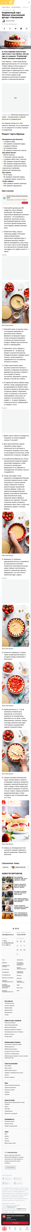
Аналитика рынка (9, 1121)
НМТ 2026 (7, 1109)
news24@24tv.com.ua (8, 934)
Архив (18, 985)
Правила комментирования (21, 968)
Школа (6, 1106)
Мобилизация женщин (11, 1049)
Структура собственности (20, 982)
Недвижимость (9, 1119)
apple (18, 1178)
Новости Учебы (10, 1100)
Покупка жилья (9, 1123)
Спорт (7, 1132)
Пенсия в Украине (10, 1077)
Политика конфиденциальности (7, 981)
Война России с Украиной (13, 1020)
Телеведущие (5, 972)
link (17, 941)
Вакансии (19, 978)
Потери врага (8, 1036)
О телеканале (5, 969)
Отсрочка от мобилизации (12, 1053)
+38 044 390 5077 (21, 934)
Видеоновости (9, 1010)
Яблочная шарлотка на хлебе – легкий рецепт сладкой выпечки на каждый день (15, 117)
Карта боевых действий (11, 1025)
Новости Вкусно (6, 7)
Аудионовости (8, 1012)
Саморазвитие (9, 1111)
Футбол (7, 1136)
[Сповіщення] (29, 2)
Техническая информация (20, 972)
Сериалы (7, 1094)
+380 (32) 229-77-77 (11, 1207)
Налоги (7, 1075)
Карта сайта (20, 987)
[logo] (11, 2)
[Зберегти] (26, 28)
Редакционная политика (5, 966)
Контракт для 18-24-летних (12, 1051)
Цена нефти (8, 1066)
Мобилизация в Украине (12, 1042)
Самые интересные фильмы (12, 1085)
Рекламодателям (6, 975)
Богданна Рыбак (10, 20)
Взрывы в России (9, 1034)
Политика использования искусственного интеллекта (6, 986)
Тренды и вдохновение (11, 1126)
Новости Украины (9, 1005)
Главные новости (9, 1003)
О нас (3, 959)
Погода (7, 1015)
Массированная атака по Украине (14, 1032)
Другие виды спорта (10, 1143)
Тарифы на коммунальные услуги (14, 1072)
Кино (6, 1083)
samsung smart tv (18, 1183)
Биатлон (7, 1141)
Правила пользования (7, 977)
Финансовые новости (10, 1070)
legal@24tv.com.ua (21, 1208)
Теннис (7, 1138)
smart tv (7, 1183)
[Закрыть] (27, 1216)
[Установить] (15, 1219)
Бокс (6, 1134)
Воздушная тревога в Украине (13, 1029)
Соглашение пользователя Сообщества (20, 963)
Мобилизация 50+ (9, 1046)
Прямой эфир (8, 1008)
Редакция (4, 962)
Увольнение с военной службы (13, 1044)
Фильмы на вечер (9, 1090)
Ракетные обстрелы (10, 1022)
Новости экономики (11, 1063)
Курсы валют (8, 1068)
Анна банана (13, 24)
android (7, 1178)
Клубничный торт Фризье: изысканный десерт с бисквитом (25, 7)
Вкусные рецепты (16, 7)
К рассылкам (10, 1167)
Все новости (9, 1001)
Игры (18, 990)
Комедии (7, 1092)
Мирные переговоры (10, 1027)
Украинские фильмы (10, 1087)
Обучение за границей (11, 1113)
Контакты (19, 975)
